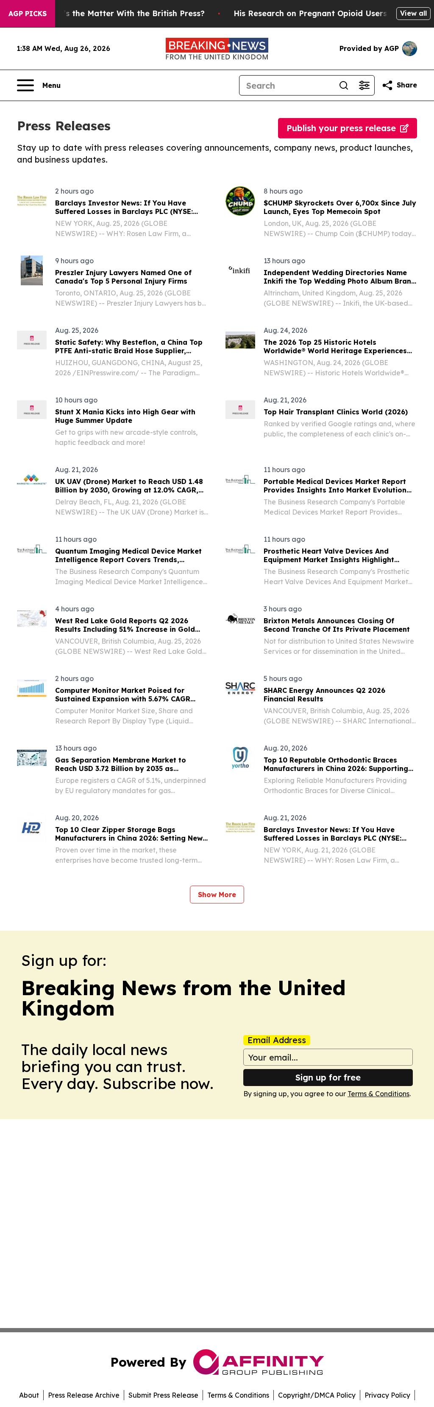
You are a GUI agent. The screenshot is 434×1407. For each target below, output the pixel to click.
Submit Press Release (163, 1395)
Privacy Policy (387, 1395)
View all (413, 13)
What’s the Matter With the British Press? (124, 13)
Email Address (277, 1040)
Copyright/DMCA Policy (317, 1395)
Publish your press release (341, 128)
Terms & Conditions (378, 1093)
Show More (217, 894)
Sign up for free (328, 1077)
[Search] (344, 85)
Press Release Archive (84, 1395)
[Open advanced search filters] (364, 85)
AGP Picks (27, 13)
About (29, 1395)
